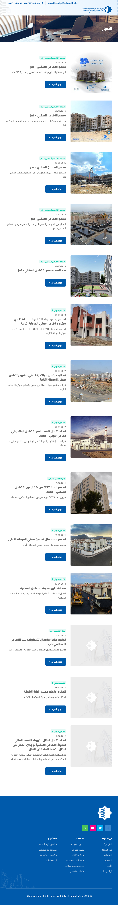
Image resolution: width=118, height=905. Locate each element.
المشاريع (107, 855)
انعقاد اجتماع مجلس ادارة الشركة (45, 691)
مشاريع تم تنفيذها (48, 849)
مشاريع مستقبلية (48, 855)
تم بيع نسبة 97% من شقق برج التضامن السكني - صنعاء (40, 489)
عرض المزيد (56, 84)
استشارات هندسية (75, 860)
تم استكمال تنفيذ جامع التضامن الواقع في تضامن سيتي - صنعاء (38, 433)
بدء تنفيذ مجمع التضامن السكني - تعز (42, 270)
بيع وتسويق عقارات (74, 865)
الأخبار (109, 865)
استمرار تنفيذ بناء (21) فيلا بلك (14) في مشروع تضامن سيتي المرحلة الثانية (40, 320)
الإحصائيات (51, 860)
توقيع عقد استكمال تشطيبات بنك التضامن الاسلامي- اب (38, 641)
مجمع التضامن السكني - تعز (48, 66)
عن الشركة (107, 849)
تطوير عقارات (77, 844)
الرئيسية (108, 844)
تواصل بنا (107, 871)
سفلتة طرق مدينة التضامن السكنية (43, 587)
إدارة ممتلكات (77, 855)
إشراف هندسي (77, 871)
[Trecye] (104, 812)
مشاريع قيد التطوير (47, 844)
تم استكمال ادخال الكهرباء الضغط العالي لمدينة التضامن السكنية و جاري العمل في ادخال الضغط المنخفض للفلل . (39, 744)
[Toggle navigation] (8, 10)
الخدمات (108, 860)
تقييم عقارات (78, 849)
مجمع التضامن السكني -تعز (48, 218)
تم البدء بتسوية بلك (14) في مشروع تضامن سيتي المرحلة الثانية (37, 377)
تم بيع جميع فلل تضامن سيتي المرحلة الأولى (37, 538)
